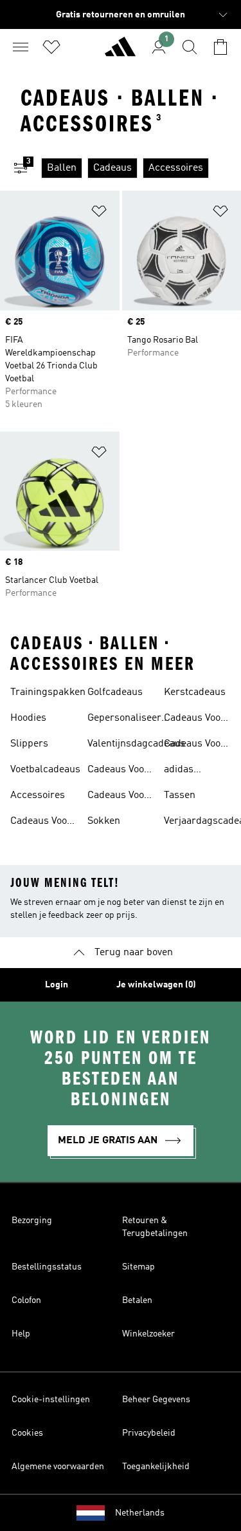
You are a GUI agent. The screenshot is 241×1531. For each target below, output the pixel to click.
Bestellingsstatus (47, 1266)
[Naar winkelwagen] (220, 47)
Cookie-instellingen (51, 1399)
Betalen (137, 1300)
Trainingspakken (47, 692)
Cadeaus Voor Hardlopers (117, 796)
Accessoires (37, 795)
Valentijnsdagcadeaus (136, 744)
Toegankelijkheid (156, 1466)
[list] (141, 168)
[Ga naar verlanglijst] (51, 47)
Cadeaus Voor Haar (194, 745)
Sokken (103, 821)
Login (56, 984)
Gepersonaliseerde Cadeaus (129, 719)
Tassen (179, 795)
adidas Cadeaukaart (192, 771)
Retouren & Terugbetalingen (155, 1227)
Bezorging (32, 1220)
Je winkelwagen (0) (156, 984)
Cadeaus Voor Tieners (117, 771)
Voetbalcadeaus (45, 770)
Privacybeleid (148, 1433)
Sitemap (138, 1266)
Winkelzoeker (148, 1333)
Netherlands (140, 1512)
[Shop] (120, 52)
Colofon (26, 1300)
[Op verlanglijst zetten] (99, 213)
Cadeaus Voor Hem (194, 719)
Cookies (27, 1433)
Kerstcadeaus (195, 692)
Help (21, 1333)
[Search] (189, 47)
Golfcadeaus (115, 692)
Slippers (29, 744)
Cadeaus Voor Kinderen (40, 822)
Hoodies (28, 718)
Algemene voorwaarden (58, 1466)
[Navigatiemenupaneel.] (20, 47)
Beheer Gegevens (156, 1399)
